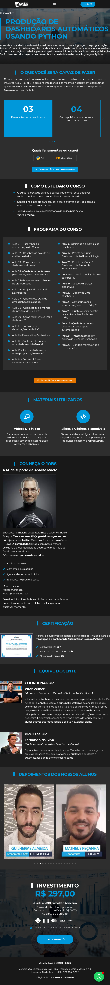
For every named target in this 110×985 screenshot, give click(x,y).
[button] (54, 4)
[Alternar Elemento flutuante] (99, 977)
